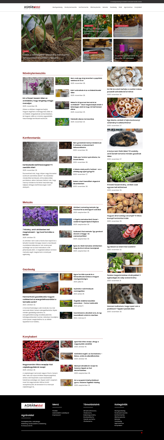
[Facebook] (142, 433)
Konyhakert (138, 7)
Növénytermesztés (71, 7)
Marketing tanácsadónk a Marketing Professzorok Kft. (33, 425)
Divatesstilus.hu (88, 417)
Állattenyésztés (95, 7)
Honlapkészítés (26, 421)
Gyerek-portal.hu (89, 419)
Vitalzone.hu (87, 413)
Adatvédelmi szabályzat (60, 413)
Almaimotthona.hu (89, 411)
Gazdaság (113, 7)
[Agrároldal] (31, 7)
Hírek (120, 7)
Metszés (105, 7)
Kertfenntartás (83, 7)
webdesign (36, 421)
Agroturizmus (128, 7)
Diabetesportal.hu (89, 415)
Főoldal (54, 411)
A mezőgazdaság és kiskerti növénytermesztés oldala (126, 1)
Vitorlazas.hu (87, 421)
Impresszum (56, 415)
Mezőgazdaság (57, 7)
